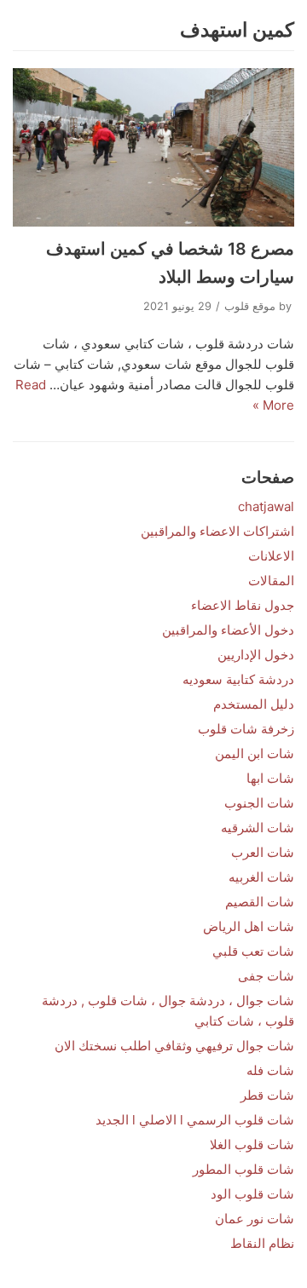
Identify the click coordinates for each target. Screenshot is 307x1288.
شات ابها (270, 778)
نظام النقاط (262, 1243)
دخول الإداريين (255, 655)
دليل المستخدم (253, 704)
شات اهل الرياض (248, 926)
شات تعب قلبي (253, 951)
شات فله (270, 1070)
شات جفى (266, 976)
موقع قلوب (249, 306)
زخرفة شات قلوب (246, 729)
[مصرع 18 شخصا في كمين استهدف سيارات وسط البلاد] (153, 147)
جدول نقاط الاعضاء (242, 605)
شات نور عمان (254, 1218)
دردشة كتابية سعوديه (238, 679)
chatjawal (266, 506)
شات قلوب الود (252, 1194)
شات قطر (267, 1095)
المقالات (271, 580)
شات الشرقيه (257, 827)
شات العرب (262, 852)
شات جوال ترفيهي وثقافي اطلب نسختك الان (174, 1046)
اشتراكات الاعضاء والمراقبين (217, 531)
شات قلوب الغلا (252, 1144)
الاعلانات (271, 556)
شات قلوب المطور (243, 1169)
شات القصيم (259, 902)
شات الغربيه (261, 877)
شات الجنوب (259, 803)
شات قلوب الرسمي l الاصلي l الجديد (195, 1120)
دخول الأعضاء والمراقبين (228, 630)
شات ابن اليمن (254, 753)
